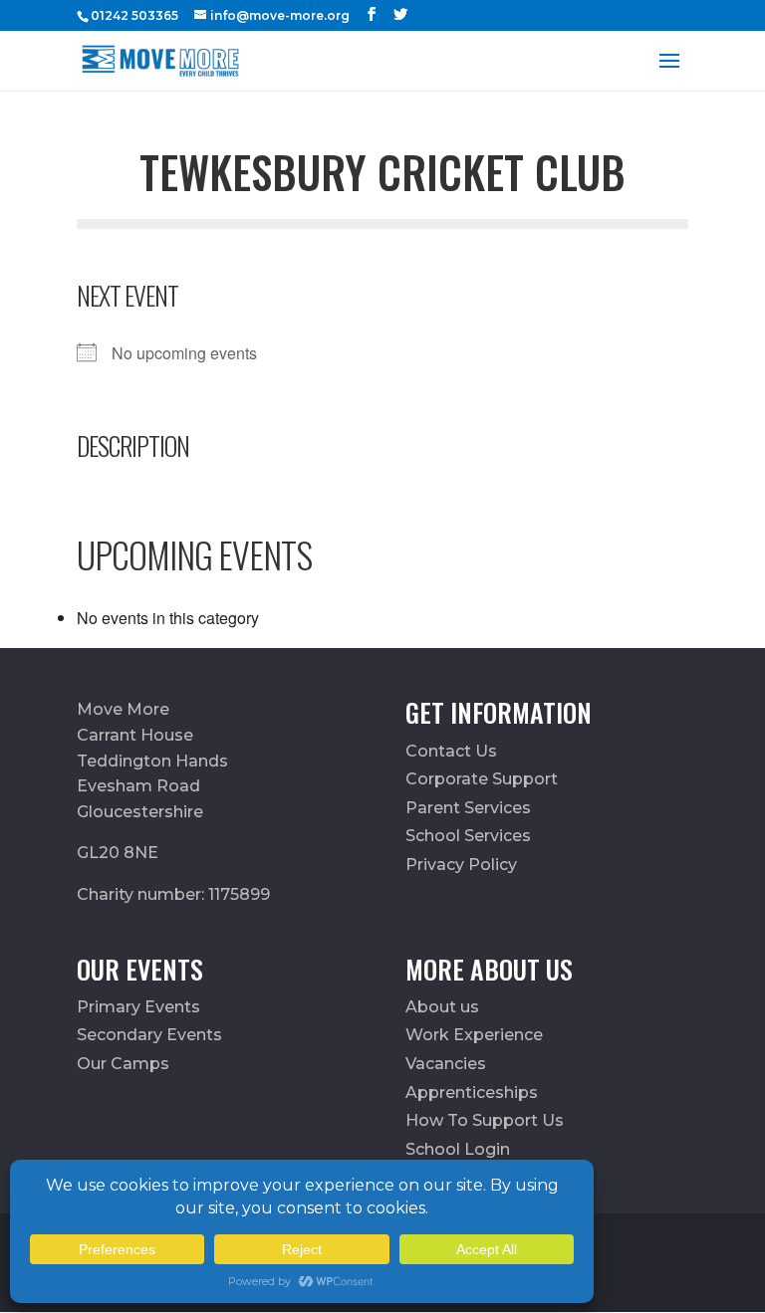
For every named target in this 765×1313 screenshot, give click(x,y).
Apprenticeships (471, 1092)
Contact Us (451, 751)
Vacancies (445, 1063)
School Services (468, 835)
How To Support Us (484, 1120)
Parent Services (468, 807)
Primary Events (138, 1006)
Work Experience (474, 1034)
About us (442, 1006)
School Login (457, 1149)
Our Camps (123, 1063)
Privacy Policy (461, 864)
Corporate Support (481, 778)
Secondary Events (149, 1034)
